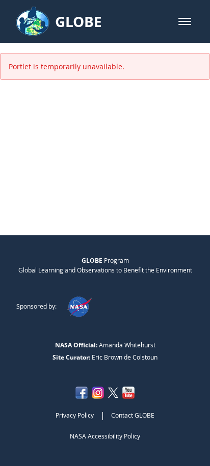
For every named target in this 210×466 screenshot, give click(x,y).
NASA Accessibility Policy (105, 436)
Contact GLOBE (132, 415)
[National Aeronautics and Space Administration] (79, 306)
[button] (184, 21)
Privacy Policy (75, 415)
